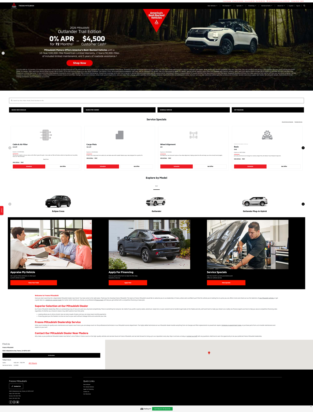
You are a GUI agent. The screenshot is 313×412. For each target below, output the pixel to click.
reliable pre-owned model (54, 300)
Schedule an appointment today (231, 325)
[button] (209, 353)
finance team (99, 300)
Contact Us (17, 386)
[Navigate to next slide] (312, 53)
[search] (304, 6)
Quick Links (88, 381)
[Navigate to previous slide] (1, 53)
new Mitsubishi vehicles (266, 298)
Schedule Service (298, 121)
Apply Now (127, 282)
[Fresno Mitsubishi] (23, 5)
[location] (267, 1)
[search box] (156, 100)
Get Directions (87, 394)
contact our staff (192, 336)
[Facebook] (10, 402)
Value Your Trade (33, 282)
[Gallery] (156, 53)
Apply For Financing (88, 389)
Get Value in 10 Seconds (162, 409)
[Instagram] (14, 402)
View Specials (226, 282)
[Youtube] (17, 402)
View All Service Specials (287, 121)
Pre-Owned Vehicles (88, 387)
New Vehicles (86, 384)
